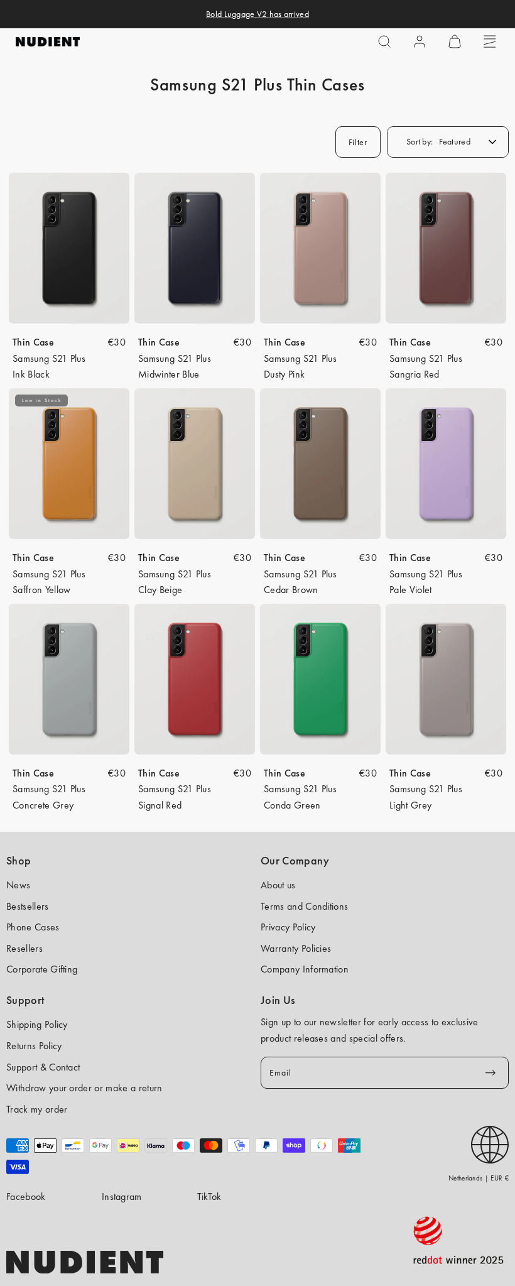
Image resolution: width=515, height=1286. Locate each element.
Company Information (305, 969)
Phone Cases (33, 927)
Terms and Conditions (304, 906)
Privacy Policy (288, 927)
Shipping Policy (37, 1024)
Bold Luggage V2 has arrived (257, 13)
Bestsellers (27, 906)
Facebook (26, 1196)
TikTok (209, 1196)
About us (278, 884)
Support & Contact (43, 1067)
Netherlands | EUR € (478, 1178)
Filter (358, 142)
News (18, 884)
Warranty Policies (296, 948)
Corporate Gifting (41, 969)
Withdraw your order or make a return (84, 1087)
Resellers (24, 948)
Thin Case (33, 342)
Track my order (36, 1109)
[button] (384, 41)
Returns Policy (34, 1045)
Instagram (122, 1196)
